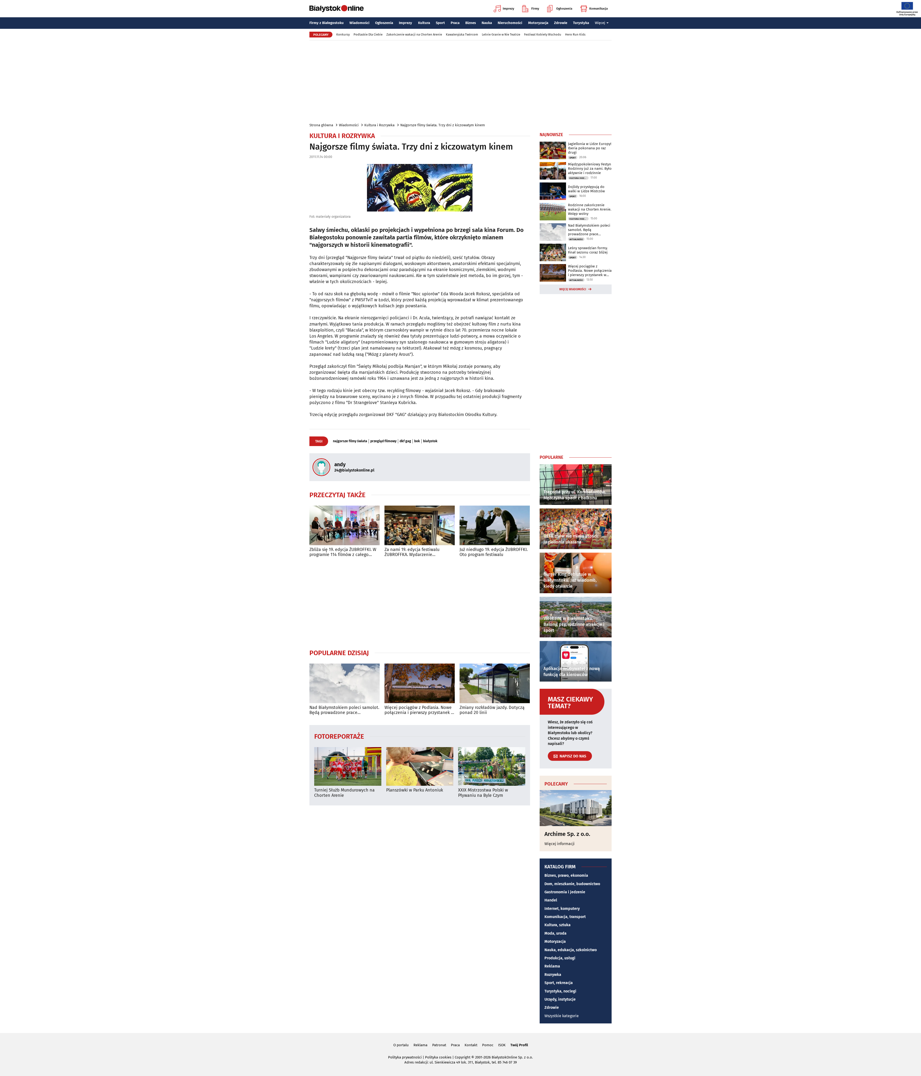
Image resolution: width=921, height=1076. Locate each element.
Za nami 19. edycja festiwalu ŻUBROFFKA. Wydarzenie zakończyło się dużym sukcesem (415, 552)
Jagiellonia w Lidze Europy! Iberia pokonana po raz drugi (589, 148)
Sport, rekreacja (558, 982)
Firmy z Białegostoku (326, 23)
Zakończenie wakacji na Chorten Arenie (414, 34)
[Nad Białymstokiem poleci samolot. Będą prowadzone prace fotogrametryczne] (344, 683)
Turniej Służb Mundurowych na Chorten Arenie (344, 793)
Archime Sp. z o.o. (567, 834)
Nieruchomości (510, 23)
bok (417, 441)
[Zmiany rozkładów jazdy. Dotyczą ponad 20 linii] (495, 683)
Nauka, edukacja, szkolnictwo (570, 950)
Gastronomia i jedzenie (564, 892)
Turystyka (581, 23)
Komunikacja (598, 8)
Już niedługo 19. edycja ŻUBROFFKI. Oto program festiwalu (494, 552)
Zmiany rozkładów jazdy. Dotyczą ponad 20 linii (492, 710)
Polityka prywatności (405, 1057)
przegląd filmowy (383, 441)
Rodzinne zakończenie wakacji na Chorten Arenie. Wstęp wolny (589, 209)
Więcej (600, 23)
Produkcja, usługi (559, 958)
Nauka (487, 23)
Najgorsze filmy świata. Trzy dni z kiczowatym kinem (442, 125)
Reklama (552, 966)
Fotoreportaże (339, 736)
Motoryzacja (538, 23)
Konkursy (343, 34)
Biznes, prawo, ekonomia (566, 875)
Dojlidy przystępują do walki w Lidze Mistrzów (586, 189)
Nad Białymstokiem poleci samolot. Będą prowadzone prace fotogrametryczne (344, 710)
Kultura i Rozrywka (379, 125)
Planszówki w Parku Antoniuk (414, 790)
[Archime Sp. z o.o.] (576, 808)
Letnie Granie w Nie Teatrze (501, 34)
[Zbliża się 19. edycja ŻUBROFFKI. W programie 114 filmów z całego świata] (344, 525)
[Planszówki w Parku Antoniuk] (419, 766)
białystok (430, 441)
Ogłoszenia (564, 8)
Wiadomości (359, 23)
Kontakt (471, 1045)
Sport (440, 23)
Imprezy (508, 8)
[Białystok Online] (336, 8)
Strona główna (321, 125)
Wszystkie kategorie (561, 1016)
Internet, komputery (562, 908)
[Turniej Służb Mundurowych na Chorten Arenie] (347, 766)
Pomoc (487, 1045)
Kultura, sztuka (557, 925)
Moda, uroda (555, 933)
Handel (550, 900)
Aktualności (576, 239)
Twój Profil (519, 1045)
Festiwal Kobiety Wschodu (542, 34)
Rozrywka (552, 974)
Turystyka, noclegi (560, 991)
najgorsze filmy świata (350, 441)
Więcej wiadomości (572, 289)
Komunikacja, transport (565, 916)
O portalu (401, 1045)
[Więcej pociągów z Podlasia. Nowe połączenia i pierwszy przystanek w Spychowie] (419, 683)
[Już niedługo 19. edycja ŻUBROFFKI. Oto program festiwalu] (495, 525)
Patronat (439, 1045)
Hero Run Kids (575, 34)
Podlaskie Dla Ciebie (368, 34)
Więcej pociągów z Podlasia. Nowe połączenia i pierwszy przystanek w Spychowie (419, 710)
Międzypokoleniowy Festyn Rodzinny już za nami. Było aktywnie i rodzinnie (590, 168)
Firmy (535, 8)
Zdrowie (560, 23)
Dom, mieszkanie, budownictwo (572, 884)
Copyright (462, 1057)
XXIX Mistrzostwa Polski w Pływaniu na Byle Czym (483, 793)
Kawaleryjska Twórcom (462, 34)
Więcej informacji (559, 843)
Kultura (424, 23)
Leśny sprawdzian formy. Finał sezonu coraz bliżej (588, 250)
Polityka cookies (438, 1057)
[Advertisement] (460, 81)
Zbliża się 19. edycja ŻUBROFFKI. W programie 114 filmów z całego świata (342, 552)
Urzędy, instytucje (560, 999)
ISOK (502, 1045)
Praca (455, 23)
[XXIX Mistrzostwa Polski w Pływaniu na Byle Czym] (491, 766)
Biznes (470, 23)
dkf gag (405, 441)
